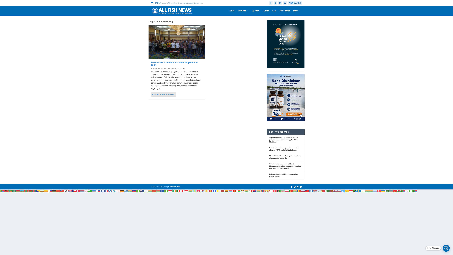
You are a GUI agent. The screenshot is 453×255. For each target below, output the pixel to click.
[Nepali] (271, 191)
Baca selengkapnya (163, 95)
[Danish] (78, 191)
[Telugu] (371, 191)
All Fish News (158, 68)
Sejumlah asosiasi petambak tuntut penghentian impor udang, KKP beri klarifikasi (283, 140)
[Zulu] (415, 191)
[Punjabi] (295, 191)
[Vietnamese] (395, 191)
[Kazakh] (195, 191)
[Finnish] (102, 191)
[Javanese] (187, 191)
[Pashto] (279, 191)
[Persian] (283, 191)
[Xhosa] (403, 191)
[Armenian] (18, 191)
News (232, 11)
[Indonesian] (170, 191)
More (295, 11)
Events (266, 11)
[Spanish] (347, 191)
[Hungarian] (158, 191)
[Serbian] (315, 191)
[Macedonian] (235, 191)
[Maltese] (251, 191)
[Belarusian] (30, 191)
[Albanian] (6, 191)
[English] (86, 191)
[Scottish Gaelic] (311, 191)
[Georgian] (118, 191)
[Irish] (174, 191)
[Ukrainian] (383, 191)
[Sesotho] (319, 191)
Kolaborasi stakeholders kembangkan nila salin (174, 63)
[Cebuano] (50, 191)
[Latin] (219, 191)
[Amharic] (10, 191)
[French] (106, 191)
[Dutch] (82, 191)
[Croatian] (70, 191)
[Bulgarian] (42, 191)
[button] (446, 248)
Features (242, 11)
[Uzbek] (391, 191)
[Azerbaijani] (22, 191)
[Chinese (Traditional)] (62, 191)
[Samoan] (307, 191)
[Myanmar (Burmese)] (267, 191)
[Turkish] (379, 191)
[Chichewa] (54, 191)
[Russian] (303, 191)
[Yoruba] (411, 191)
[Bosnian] (38, 191)
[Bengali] (34, 191)
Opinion (255, 11)
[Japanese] (182, 191)
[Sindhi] (327, 191)
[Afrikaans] (2, 191)
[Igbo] (166, 191)
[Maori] (255, 191)
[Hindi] (150, 191)
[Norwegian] (275, 191)
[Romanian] (299, 191)
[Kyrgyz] (211, 191)
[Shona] (323, 191)
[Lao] (215, 191)
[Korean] (203, 191)
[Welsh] (399, 191)
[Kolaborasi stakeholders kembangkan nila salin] (177, 42)
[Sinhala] (331, 191)
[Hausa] (138, 191)
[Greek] (126, 191)
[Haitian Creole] (134, 191)
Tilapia (179, 68)
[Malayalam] (247, 191)
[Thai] (375, 191)
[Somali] (343, 191)
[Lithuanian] (227, 191)
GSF (274, 11)
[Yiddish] (407, 191)
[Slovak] (335, 191)
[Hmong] (154, 191)
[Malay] (243, 191)
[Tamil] (367, 191)
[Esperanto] (90, 191)
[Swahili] (355, 191)
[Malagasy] (239, 191)
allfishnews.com (174, 187)
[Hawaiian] (142, 191)
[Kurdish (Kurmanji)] (207, 191)
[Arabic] (14, 191)
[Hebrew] (146, 191)
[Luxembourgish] (231, 191)
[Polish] (287, 191)
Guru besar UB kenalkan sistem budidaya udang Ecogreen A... (181, 3)
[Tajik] (363, 191)
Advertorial (285, 11)
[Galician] (114, 191)
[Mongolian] (263, 191)
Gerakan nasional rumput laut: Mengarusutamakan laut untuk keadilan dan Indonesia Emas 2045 (285, 166)
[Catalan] (46, 191)
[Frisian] (110, 191)
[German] (122, 191)
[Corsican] (66, 191)
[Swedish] (359, 191)
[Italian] (178, 191)
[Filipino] (98, 191)
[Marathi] (259, 191)
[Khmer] (199, 191)
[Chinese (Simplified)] (58, 191)
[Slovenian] (339, 191)
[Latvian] (223, 191)
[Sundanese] (351, 191)
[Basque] (26, 191)
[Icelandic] (162, 191)
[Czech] (74, 191)
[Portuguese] (291, 191)
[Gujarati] (130, 191)
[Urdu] (387, 191)
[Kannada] (191, 191)
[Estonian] (94, 191)
